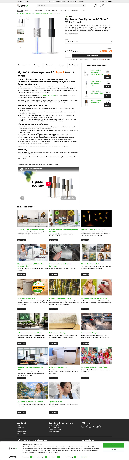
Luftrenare (20, 10)
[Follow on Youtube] (97, 426)
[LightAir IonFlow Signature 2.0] (86, 103)
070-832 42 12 (20, 428)
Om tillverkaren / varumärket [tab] (73, 65)
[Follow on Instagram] (86, 426)
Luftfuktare (38, 10)
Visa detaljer (84, 457)
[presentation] (21, 23)
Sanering (54, 10)
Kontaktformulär (21, 433)
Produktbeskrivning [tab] (23, 65)
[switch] (47, 457)
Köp (107, 77)
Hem (18, 13)
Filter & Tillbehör (64, 10)
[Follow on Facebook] (82, 426)
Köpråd (82, 10)
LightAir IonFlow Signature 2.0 (96, 101)
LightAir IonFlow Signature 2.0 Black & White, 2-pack (48, 13)
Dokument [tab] (49, 65)
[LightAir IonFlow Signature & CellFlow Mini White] (86, 72)
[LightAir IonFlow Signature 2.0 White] (86, 84)
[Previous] (20, 16)
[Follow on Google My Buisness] (90, 426)
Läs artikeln (21, 240)
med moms (109, 1)
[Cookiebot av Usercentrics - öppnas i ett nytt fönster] (12, 457)
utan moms (102, 1)
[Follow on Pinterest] (100, 426)
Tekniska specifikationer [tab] (36, 65)
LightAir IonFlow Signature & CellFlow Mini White (97, 72)
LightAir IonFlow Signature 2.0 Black (97, 92)
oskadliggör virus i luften (48, 95)
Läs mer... (107, 105)
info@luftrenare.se (21, 431)
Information (19, 1)
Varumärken (26, 1)
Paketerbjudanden (30, 13)
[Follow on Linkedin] (93, 426)
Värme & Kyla (29, 10)
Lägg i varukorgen (92, 55)
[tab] (20, 22)
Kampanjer (74, 10)
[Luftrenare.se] (22, 5)
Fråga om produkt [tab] (61, 65)
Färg (66, 39)
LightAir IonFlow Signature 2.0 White (96, 84)
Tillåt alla (113, 445)
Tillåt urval (113, 449)
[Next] (20, 47)
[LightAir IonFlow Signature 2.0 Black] (86, 93)
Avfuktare (47, 10)
